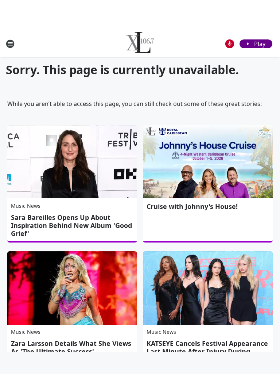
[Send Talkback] (229, 43)
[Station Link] (140, 44)
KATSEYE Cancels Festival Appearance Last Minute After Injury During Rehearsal (207, 351)
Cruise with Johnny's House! (192, 206)
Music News (25, 205)
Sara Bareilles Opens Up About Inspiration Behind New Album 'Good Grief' (71, 225)
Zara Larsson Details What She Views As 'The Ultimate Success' (71, 347)
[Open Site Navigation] (10, 43)
